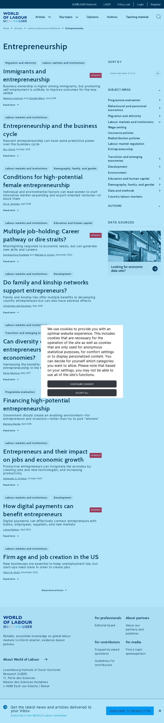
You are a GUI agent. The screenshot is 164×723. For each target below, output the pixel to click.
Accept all (82, 393)
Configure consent (82, 384)
